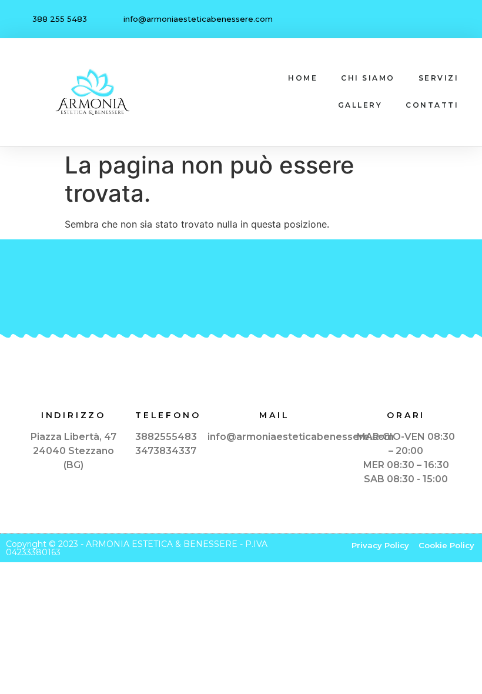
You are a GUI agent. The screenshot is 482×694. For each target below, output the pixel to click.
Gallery (360, 105)
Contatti (432, 105)
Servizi (439, 78)
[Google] (458, 19)
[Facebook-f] (433, 19)
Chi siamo (368, 78)
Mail (274, 415)
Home (302, 78)
